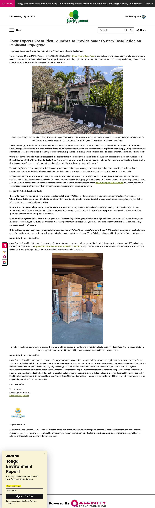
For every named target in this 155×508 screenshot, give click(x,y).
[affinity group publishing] (4, 257)
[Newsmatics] (4, 262)
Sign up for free (24, 496)
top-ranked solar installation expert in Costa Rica (58, 246)
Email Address (13, 486)
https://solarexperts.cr (19, 395)
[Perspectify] (4, 251)
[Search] (126, 30)
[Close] (44, 453)
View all (149, 3)
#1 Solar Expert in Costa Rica (109, 183)
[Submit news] (4, 245)
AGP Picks (7, 3)
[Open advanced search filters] (131, 30)
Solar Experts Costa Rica (83, 56)
